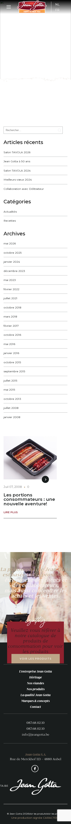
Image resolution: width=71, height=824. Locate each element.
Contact (35, 706)
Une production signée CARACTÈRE (35, 818)
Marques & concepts (35, 701)
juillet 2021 (10, 298)
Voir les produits (35, 658)
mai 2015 (9, 389)
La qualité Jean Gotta (35, 695)
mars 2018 (10, 316)
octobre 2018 (12, 307)
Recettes (10, 220)
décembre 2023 (14, 271)
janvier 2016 (11, 353)
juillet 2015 (10, 380)
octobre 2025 (13, 252)
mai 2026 (10, 243)
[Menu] (9, 7)
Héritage (35, 677)
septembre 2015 (14, 371)
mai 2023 (10, 280)
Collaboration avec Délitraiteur (24, 188)
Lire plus (11, 512)
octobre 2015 (12, 362)
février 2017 (11, 325)
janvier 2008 (12, 417)
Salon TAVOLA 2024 (17, 170)
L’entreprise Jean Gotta (35, 671)
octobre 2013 (12, 398)
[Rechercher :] (33, 130)
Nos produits (36, 689)
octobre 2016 (12, 334)
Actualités (10, 211)
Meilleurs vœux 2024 (18, 179)
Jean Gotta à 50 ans (17, 161)
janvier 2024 (12, 261)
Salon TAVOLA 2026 (17, 152)
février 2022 (11, 289)
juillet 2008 (11, 407)
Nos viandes (35, 683)
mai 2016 (9, 344)
